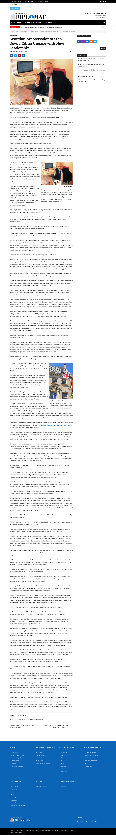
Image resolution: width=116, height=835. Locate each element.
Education (63, 766)
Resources (28, 22)
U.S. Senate (88, 766)
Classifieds (14, 763)
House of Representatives (93, 755)
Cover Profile (14, 752)
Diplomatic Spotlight (17, 758)
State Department (90, 758)
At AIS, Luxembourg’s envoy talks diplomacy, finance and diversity (91, 59)
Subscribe (27, 1)
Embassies (39, 752)
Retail (62, 761)
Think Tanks (39, 761)
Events (38, 22)
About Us (33, 1)
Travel (62, 774)
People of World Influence (18, 755)
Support (40, 1)
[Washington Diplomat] (28, 15)
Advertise (46, 1)
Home (13, 22)
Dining (62, 758)
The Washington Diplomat (22, 31)
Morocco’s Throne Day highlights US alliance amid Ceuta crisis (91, 65)
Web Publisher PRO (20, 832)
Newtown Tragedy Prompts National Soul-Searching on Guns (22, 726)
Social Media (14, 786)
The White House (90, 752)
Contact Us (103, 17)
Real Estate (63, 771)
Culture (48, 22)
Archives (13, 797)
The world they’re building (30, 27)
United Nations (40, 755)
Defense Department (91, 761)
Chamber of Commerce (43, 763)
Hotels (62, 763)
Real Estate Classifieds (17, 766)
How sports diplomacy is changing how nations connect (91, 71)
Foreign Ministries (41, 758)
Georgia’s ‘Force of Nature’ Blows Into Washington (55, 425)
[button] (104, 23)
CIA (86, 763)
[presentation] (102, 27)
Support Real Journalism (18, 805)
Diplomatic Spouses (42, 786)
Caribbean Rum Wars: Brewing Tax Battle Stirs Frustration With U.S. (56, 726)
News (19, 22)
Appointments (15, 761)
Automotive (63, 752)
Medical (62, 755)
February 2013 (34, 31)
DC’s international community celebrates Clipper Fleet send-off (92, 80)
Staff (12, 795)
